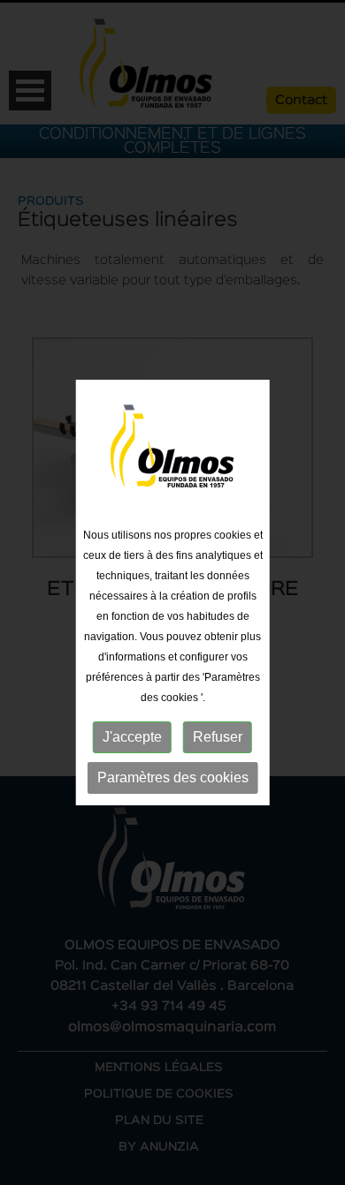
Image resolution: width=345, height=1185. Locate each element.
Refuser (217, 736)
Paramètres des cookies (173, 777)
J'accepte (132, 736)
